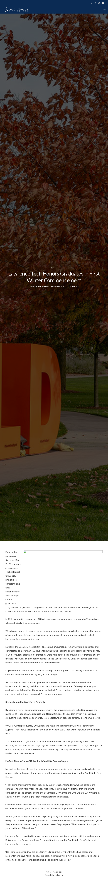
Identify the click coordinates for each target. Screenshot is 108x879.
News (54, 267)
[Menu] (103, 10)
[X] (91, 3)
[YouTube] (103, 3)
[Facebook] (95, 3)
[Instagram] (99, 3)
